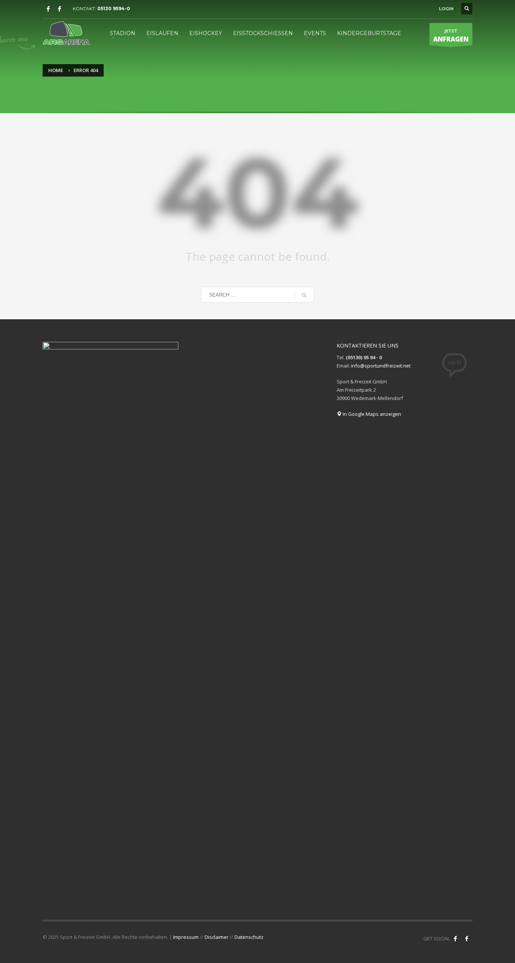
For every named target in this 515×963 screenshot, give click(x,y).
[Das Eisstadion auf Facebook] (48, 8)
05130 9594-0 (113, 8)
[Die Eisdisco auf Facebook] (59, 8)
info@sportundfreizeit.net (381, 365)
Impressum (186, 937)
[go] (304, 295)
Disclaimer (216, 937)
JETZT (451, 35)
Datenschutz (249, 937)
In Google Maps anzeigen (371, 414)
